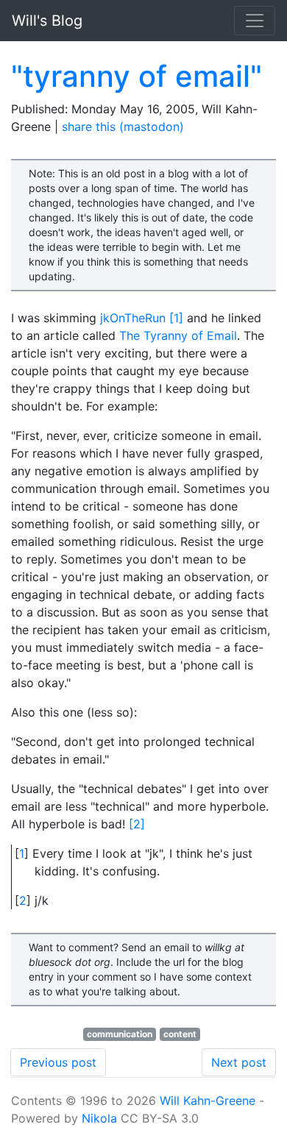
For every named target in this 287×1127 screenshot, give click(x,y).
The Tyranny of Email (178, 335)
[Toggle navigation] (254, 20)
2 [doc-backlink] (22, 900)
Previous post (58, 1062)
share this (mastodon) (123, 126)
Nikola (99, 1118)
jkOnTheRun (133, 317)
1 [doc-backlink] (21, 853)
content (179, 1033)
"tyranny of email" (136, 76)
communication (119, 1033)
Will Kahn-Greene (207, 1100)
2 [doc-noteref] (137, 824)
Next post (238, 1062)
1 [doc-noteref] (176, 317)
